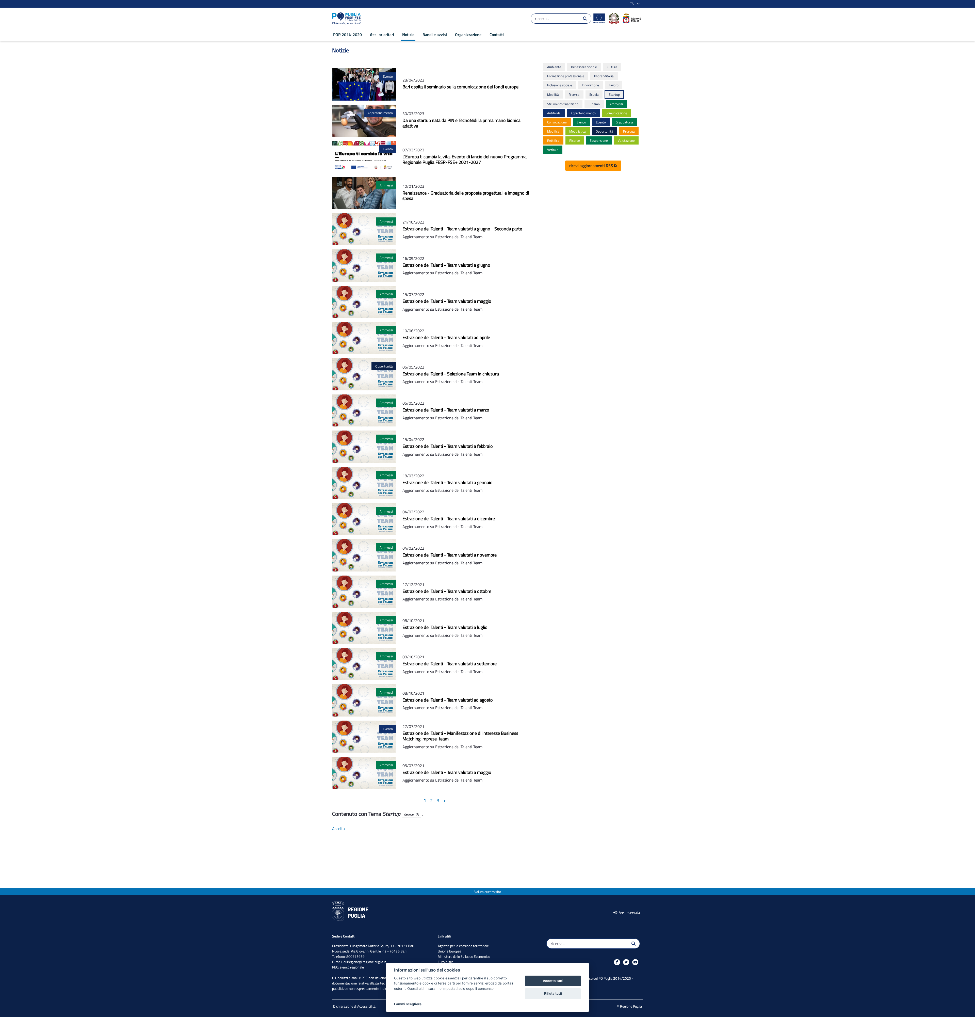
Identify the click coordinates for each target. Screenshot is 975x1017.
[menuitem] (347, 34)
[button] (633, 3)
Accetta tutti (553, 981)
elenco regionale (352, 967)
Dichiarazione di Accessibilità (354, 1006)
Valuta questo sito (487, 891)
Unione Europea (449, 951)
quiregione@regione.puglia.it (365, 961)
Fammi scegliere (407, 1004)
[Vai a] (347, 18)
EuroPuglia (445, 961)
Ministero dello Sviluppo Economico (464, 956)
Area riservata (629, 912)
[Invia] (585, 18)
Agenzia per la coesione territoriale (463, 945)
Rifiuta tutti (553, 993)
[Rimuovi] (417, 814)
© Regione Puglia (629, 1006)
